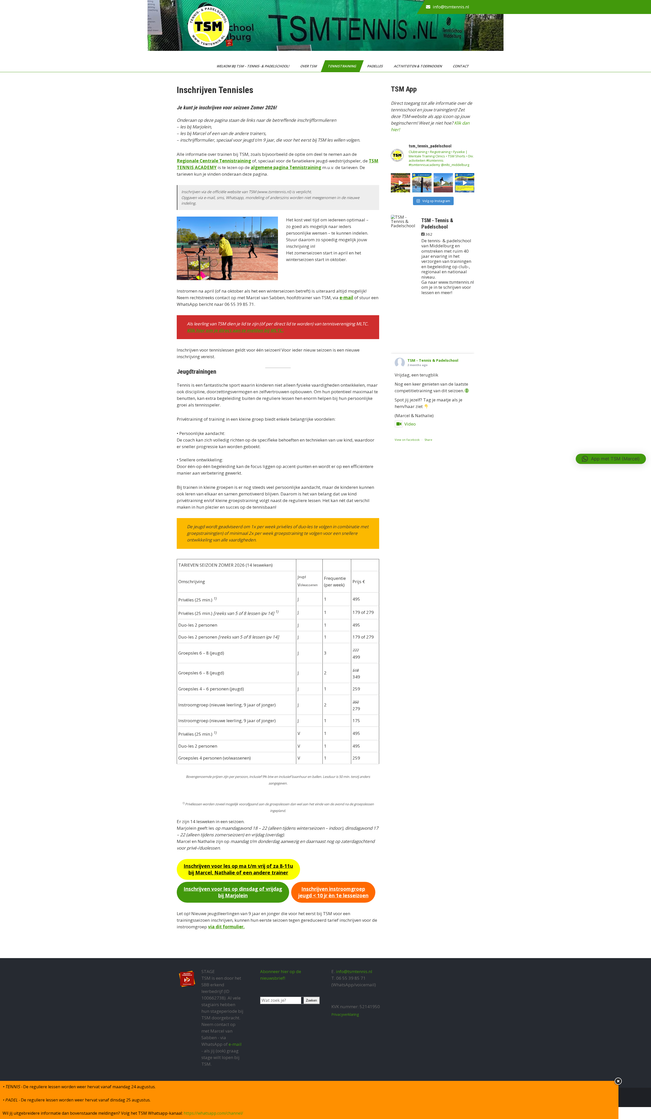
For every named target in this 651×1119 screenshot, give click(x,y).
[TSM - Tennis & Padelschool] (403, 221)
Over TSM (309, 66)
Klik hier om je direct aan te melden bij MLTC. (235, 330)
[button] (611, 459)
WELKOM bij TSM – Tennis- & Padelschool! (253, 66)
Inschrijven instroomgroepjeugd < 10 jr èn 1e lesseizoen (333, 892)
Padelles (375, 66)
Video (410, 424)
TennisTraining (342, 66)
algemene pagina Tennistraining (286, 167)
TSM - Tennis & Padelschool (432, 360)
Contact (461, 66)
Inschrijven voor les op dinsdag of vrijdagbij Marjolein (233, 892)
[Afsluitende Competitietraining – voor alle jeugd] (443, 182)
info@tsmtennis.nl (451, 7)
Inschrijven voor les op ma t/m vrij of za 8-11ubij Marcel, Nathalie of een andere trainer (238, 869)
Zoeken (311, 1000)
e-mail (346, 297)
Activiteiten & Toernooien (418, 66)
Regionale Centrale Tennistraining (214, 161)
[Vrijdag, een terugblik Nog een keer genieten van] (400, 182)
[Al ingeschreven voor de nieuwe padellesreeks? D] (422, 182)
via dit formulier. (226, 927)
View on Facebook (407, 440)
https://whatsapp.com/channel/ (213, 1113)
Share (428, 440)
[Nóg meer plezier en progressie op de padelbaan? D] (464, 182)
